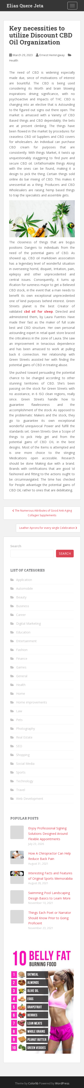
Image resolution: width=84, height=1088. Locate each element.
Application (24, 580)
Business (22, 606)
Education (23, 632)
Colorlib (33, 1083)
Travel (20, 790)
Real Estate (24, 737)
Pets (19, 720)
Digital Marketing (28, 623)
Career (21, 615)
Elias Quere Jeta (25, 6)
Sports (21, 772)
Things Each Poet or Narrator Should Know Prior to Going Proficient (49, 917)
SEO (19, 746)
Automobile (24, 588)
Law (19, 711)
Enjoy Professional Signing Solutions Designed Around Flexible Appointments (48, 833)
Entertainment (26, 641)
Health (13, 60)
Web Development (29, 798)
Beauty (21, 597)
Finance (21, 658)
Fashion (22, 650)
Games (21, 667)
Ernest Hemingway (52, 55)
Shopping (23, 755)
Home (20, 693)
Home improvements (31, 702)
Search (15, 546)
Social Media (25, 763)
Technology (24, 781)
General (21, 676)
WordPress (62, 1083)
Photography (25, 728)
